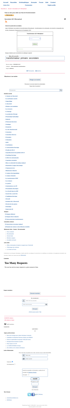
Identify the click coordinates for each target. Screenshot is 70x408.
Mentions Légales (11, 238)
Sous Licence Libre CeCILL (42, 405)
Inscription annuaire (11, 240)
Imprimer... (39, 71)
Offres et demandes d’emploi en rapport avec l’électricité (20, 245)
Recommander (10, 233)
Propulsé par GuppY (26, 405)
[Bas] (67, 170)
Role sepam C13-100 (12, 343)
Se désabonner (10, 364)
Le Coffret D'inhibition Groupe (14, 345)
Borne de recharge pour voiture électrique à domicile (19, 335)
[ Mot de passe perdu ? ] (35, 312)
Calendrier (35, 258)
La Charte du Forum (11, 249)
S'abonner (9, 362)
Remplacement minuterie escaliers (15, 341)
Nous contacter (10, 231)
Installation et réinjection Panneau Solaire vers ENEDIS (20, 337)
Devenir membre (35, 293)
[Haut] (67, 164)
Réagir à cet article (35, 79)
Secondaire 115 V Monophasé (13, 19)
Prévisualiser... (31, 71)
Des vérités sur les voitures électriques (16, 347)
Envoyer (35, 309)
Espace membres (35, 290)
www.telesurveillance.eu (12, 397)
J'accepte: (25, 374)
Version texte (10, 236)
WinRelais (9, 400)
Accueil (10, 8)
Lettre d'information (35, 350)
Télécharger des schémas (13, 247)
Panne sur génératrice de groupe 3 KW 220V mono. (19, 339)
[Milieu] (67, 167)
